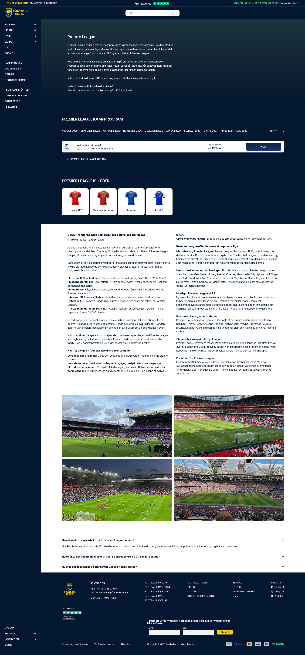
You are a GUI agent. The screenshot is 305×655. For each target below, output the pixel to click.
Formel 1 (10, 53)
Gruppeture (12, 101)
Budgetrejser (13, 68)
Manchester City (79, 289)
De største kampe (16, 80)
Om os (8, 645)
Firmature (11, 107)
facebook (279, 587)
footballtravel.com (157, 587)
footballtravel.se (156, 600)
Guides (237, 587)
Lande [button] (8, 41)
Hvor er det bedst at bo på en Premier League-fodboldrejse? (99, 566)
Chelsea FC (76, 301)
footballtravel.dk (156, 582)
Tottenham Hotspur (81, 308)
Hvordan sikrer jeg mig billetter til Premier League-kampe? (98, 540)
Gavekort (11, 627)
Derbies (9, 74)
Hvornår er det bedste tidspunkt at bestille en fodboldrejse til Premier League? (111, 556)
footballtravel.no (156, 591)
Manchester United (81, 281)
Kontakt (192, 591)
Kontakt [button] (10, 633)
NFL (7, 47)
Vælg (263, 146)
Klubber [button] (10, 24)
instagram (279, 591)
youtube (278, 596)
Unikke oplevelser (16, 95)
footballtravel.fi (155, 596)
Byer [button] (8, 36)
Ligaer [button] (9, 30)
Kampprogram (14, 63)
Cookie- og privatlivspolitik (75, 644)
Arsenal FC (76, 297)
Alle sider (125, 644)
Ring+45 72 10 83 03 (289, 3)
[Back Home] (17, 13)
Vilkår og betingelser (104, 644)
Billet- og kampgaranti (201, 596)
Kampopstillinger (243, 591)
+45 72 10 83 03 (123, 90)
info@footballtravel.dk (118, 592)
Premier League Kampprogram (88, 159)
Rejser (236, 596)
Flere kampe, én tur (17, 89)
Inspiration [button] (12, 639)
